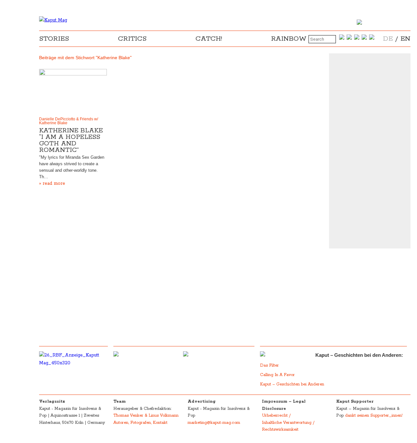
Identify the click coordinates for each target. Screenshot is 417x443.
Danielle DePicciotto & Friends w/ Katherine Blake (68, 121)
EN (405, 38)
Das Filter (270, 365)
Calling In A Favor (277, 374)
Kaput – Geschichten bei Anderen (292, 384)
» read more (52, 183)
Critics (132, 38)
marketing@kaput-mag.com (214, 422)
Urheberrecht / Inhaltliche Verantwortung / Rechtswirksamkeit (288, 422)
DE (388, 38)
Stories (54, 38)
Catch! (208, 38)
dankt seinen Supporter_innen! (374, 415)
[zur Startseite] (53, 20)
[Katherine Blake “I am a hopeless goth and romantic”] (73, 91)
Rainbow (289, 38)
